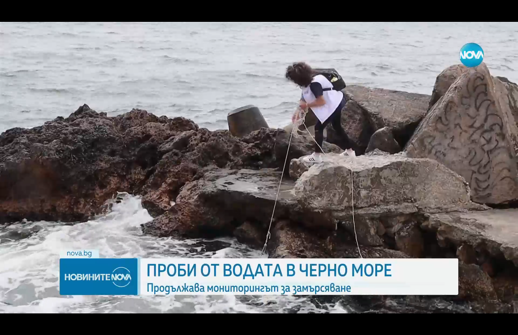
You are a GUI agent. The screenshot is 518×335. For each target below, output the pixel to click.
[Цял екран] (494, 327)
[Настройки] (506, 10)
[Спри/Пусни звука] (22, 327)
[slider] (149, 319)
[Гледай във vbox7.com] (507, 327)
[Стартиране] (10, 327)
